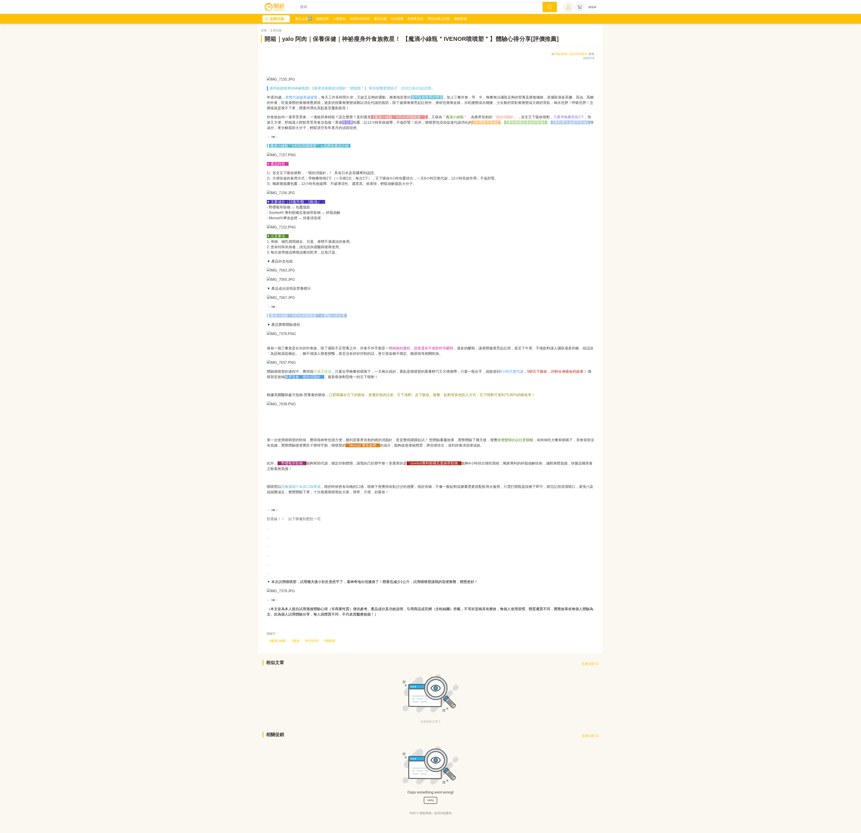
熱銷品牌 (322, 18)
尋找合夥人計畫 (439, 18)
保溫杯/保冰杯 (360, 18)
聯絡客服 (460, 18)
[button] (568, 7)
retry (430, 800)
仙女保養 (397, 18)
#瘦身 (295, 640)
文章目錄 (276, 30)
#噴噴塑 (330, 640)
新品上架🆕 (303, 18)
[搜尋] (550, 7)
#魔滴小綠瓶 (278, 640)
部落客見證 (415, 18)
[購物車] (579, 7)
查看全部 (588, 664)
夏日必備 (380, 18)
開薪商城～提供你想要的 (571, 54)
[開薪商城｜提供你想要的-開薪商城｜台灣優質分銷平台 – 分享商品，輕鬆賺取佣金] (274, 7)
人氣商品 (339, 18)
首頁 (264, 30)
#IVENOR (312, 640)
